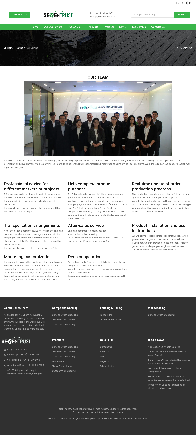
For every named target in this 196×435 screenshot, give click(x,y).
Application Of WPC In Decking (164, 346)
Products (93, 27)
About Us (75, 27)
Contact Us (158, 27)
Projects (109, 27)
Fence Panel (106, 314)
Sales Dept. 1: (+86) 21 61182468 (23, 354)
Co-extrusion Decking (63, 324)
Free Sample (138, 27)
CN (189, 3)
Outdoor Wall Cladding (64, 370)
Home (35, 27)
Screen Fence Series (110, 319)
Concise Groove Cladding (161, 314)
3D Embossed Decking (63, 319)
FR (181, 3)
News (122, 27)
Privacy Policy (107, 366)
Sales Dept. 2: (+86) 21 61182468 (23, 359)
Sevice (20, 47)
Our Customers (53, 27)
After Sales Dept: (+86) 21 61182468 (25, 365)
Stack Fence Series (62, 366)
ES (185, 3)
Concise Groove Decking (65, 314)
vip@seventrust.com (18, 349)
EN (177, 3)
